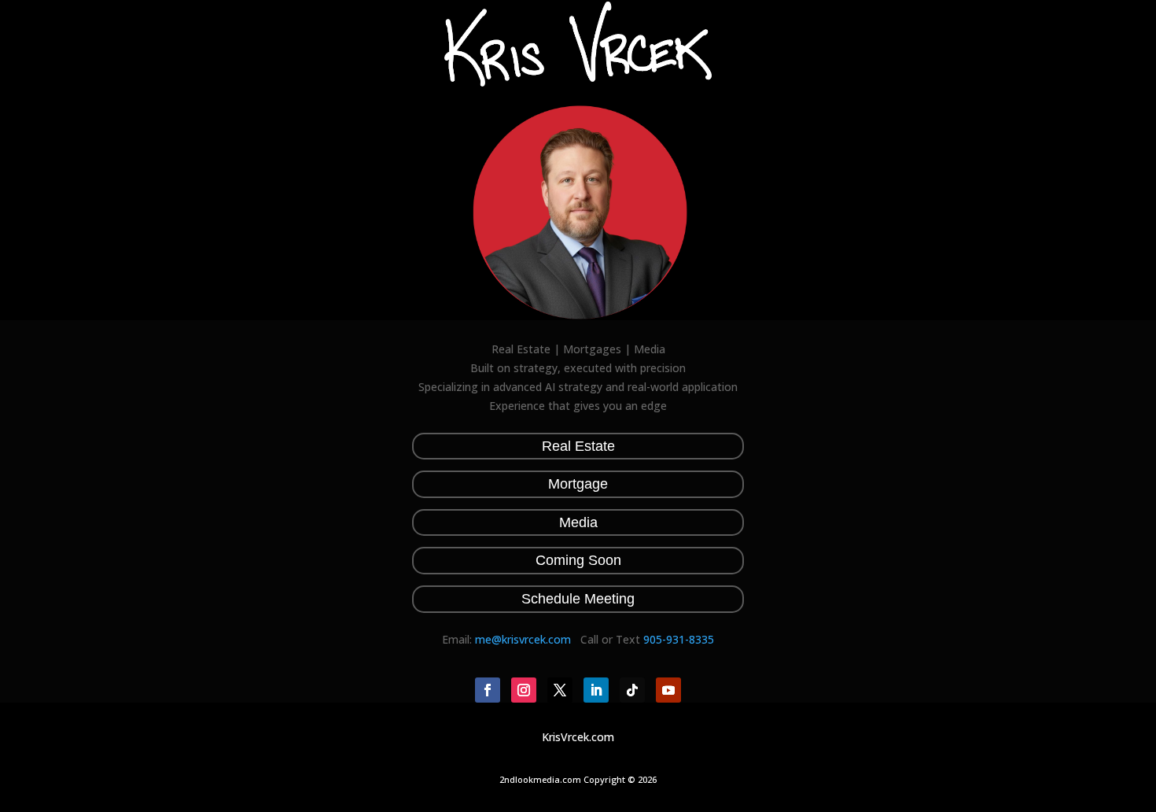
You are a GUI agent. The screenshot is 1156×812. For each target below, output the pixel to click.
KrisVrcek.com (578, 736)
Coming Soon (578, 560)
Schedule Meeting (578, 599)
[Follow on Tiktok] (632, 690)
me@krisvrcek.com (523, 639)
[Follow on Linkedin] (596, 690)
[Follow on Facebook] (487, 690)
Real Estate (578, 446)
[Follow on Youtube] (668, 690)
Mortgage (578, 484)
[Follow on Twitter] (559, 690)
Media (578, 522)
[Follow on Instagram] (523, 690)
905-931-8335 (678, 639)
